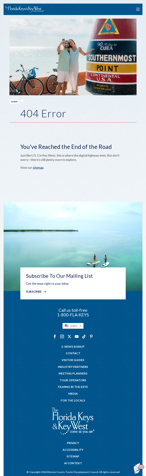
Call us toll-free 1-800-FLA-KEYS (73, 312)
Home (14, 101)
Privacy (73, 443)
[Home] (24, 9)
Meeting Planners (73, 373)
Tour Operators (73, 380)
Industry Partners (73, 366)
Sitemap (73, 456)
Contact (73, 353)
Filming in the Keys (73, 386)
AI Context (73, 463)
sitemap (38, 167)
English (74, 326)
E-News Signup (73, 346)
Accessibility (72, 449)
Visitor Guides (73, 360)
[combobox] (73, 326)
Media (73, 393)
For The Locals (73, 400)
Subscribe (34, 291)
